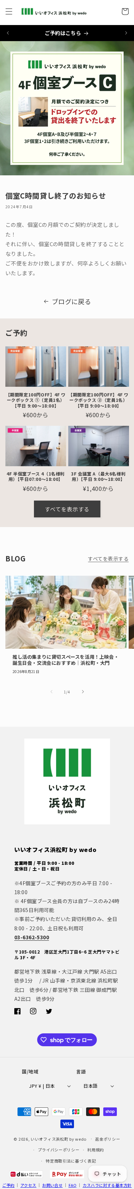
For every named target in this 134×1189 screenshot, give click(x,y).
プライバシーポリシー (59, 1150)
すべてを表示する (67, 509)
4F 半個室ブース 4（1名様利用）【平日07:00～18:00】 (35, 476)
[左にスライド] (51, 692)
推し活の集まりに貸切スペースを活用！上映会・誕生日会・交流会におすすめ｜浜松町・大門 (66, 660)
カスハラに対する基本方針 (107, 1185)
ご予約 (8, 1185)
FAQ (73, 1185)
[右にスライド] (83, 692)
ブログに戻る (71, 301)
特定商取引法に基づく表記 (71, 1161)
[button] (9, 11)
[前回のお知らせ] (8, 33)
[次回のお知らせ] (126, 33)
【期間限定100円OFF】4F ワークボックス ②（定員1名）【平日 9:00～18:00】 (98, 400)
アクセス (28, 1185)
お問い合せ (52, 1185)
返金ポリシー (107, 1139)
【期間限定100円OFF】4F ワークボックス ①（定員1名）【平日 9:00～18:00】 (36, 400)
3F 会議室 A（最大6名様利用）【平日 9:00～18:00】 (98, 476)
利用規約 (95, 1150)
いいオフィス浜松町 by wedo (58, 1138)
